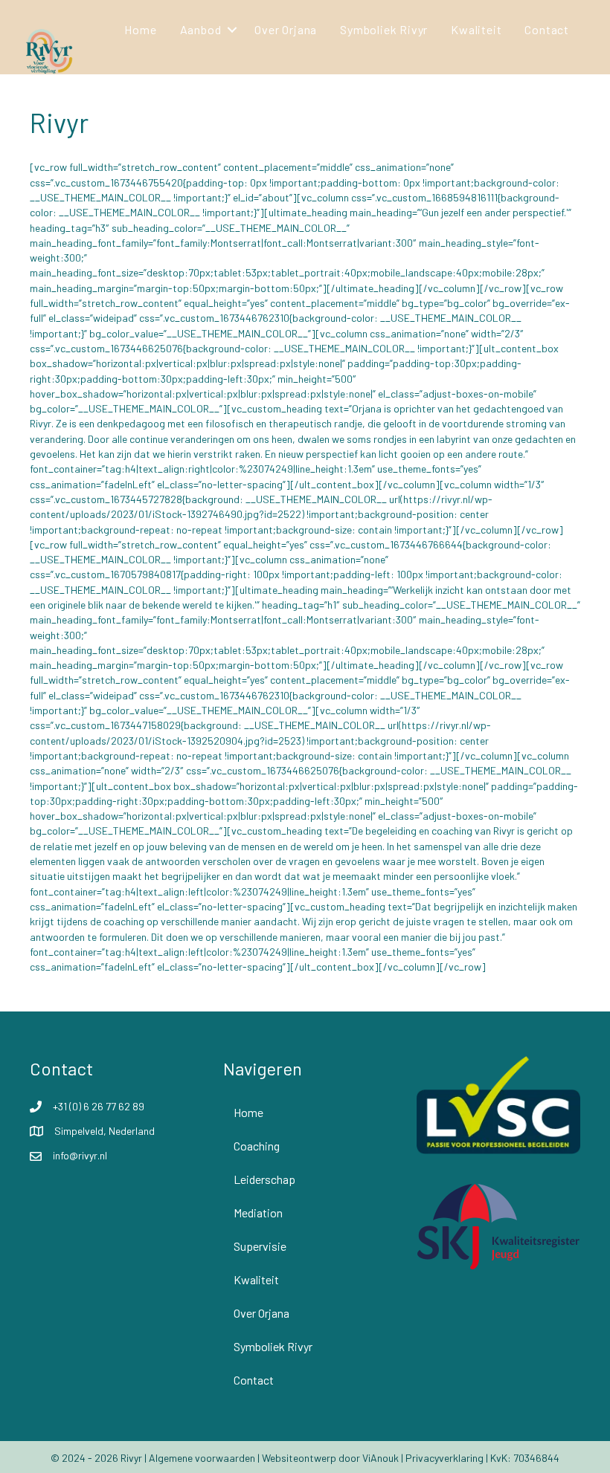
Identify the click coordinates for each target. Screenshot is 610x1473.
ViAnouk (380, 1457)
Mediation (258, 1212)
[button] (232, 30)
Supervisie (260, 1246)
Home (140, 29)
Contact (546, 29)
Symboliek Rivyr (384, 29)
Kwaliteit (476, 29)
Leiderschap (264, 1179)
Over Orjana (285, 29)
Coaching (257, 1146)
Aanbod (201, 29)
